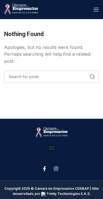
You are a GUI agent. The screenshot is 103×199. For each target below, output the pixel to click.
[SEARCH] (92, 76)
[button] (51, 148)
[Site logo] (21, 9)
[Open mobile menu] (96, 9)
